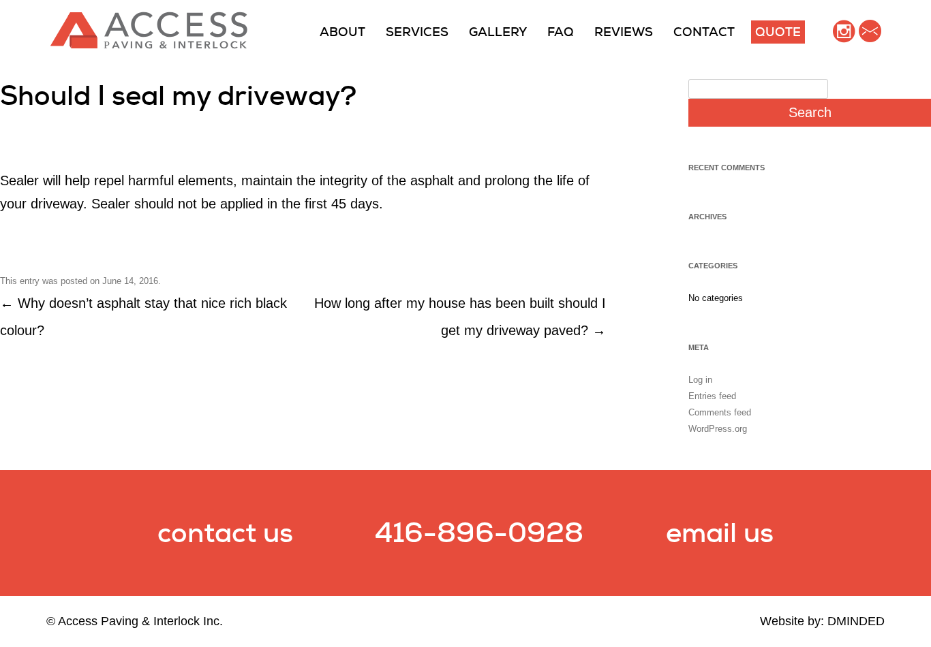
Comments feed (719, 412)
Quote (778, 32)
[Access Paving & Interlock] (148, 44)
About (342, 32)
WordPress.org (717, 429)
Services (417, 32)
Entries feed (712, 396)
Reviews (623, 32)
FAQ (560, 32)
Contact (704, 32)
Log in (700, 380)
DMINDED (856, 621)
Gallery (498, 32)
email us (720, 532)
